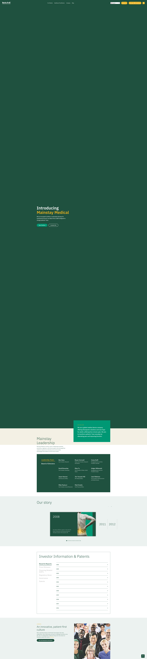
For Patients (50, 3)
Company (68, 3)
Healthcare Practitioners (59, 3)
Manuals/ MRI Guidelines (135, 3)
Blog (73, 3)
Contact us (124, 3)
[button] (115, 3)
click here (52, 637)
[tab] (48, 460)
